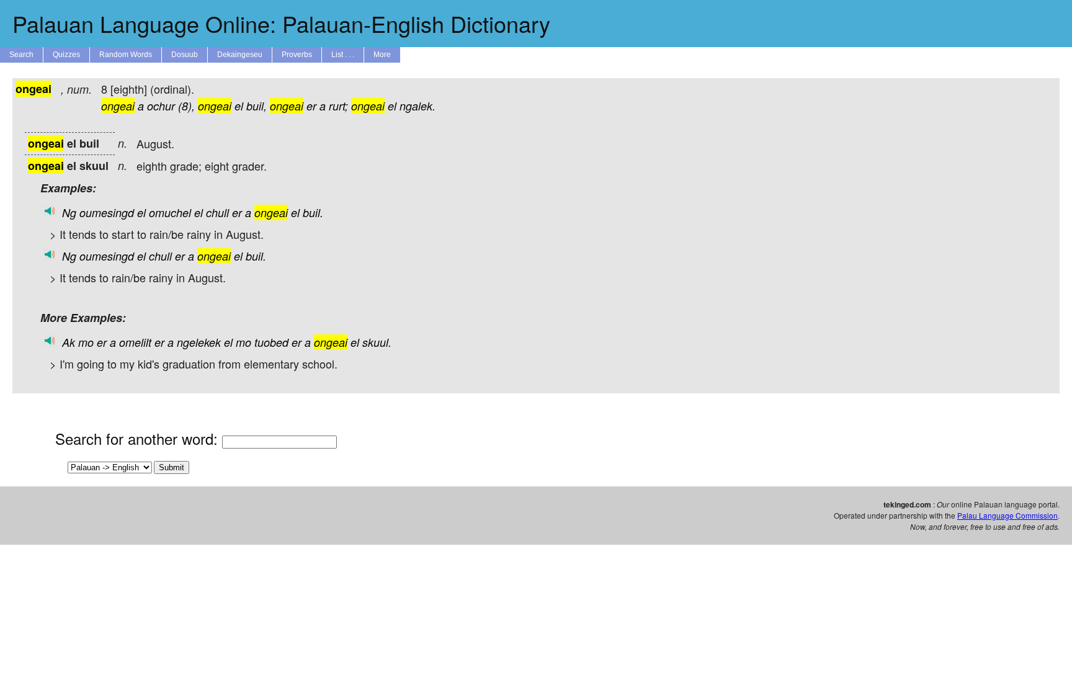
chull (217, 212)
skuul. (376, 342)
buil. (313, 212)
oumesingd (106, 212)
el (238, 106)
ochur (161, 106)
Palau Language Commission (1007, 515)
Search (21, 54)
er (311, 106)
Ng (69, 212)
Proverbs (297, 54)
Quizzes (66, 54)
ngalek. (418, 106)
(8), (186, 106)
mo (86, 342)
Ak (68, 342)
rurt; (338, 106)
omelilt (135, 342)
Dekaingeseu (239, 54)
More (382, 54)
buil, (256, 106)
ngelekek (199, 342)
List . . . (342, 54)
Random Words (125, 54)
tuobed (271, 342)
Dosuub (184, 54)
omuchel (170, 212)
